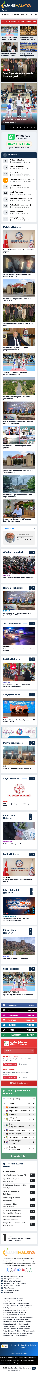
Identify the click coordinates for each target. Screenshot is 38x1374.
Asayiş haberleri (27, 1333)
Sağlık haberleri (24, 1324)
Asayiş (5, 718)
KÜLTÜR (6, 956)
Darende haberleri (9, 1310)
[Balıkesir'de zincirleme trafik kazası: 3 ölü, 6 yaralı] (19, 636)
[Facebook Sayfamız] (7, 1270)
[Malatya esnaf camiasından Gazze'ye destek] (19, 755)
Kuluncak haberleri (9, 1321)
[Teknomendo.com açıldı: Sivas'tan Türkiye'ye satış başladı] (19, 906)
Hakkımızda (23, 1301)
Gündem (5, 14)
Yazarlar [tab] (9, 528)
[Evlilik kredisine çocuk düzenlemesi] (19, 831)
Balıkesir (6, 646)
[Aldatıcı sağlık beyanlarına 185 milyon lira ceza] (19, 791)
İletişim (23, 1312)
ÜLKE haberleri (8, 1335)
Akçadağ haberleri (9, 1301)
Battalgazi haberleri (10, 1308)
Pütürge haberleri (9, 1324)
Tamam (16, 1363)
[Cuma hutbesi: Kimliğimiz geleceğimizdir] (19, 565)
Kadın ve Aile (8, 842)
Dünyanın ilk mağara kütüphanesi (15, 958)
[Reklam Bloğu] (19, 732)
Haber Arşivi (8, 1292)
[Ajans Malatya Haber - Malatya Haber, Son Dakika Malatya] (16, 4)
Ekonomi (15, 14)
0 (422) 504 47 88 (11, 1064)
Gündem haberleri (26, 1317)
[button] (30, 552)
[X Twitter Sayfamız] (11, 1270)
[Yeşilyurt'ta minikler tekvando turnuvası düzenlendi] (19, 981)
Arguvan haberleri (9, 1305)
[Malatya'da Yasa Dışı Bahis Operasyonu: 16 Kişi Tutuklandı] (19, 707)
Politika (34, 14)
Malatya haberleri (9, 1298)
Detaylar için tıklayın (19, 1156)
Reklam (22, 1315)
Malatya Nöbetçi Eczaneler (13, 1276)
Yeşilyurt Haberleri (11, 992)
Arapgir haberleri (9, 1303)
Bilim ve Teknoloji (10, 916)
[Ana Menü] (6, 10)
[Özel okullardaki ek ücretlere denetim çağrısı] (19, 867)
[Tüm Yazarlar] (34, 528)
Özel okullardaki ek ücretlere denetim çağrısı (19, 1239)
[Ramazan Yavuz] (10, 537)
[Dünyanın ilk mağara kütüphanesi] (19, 946)
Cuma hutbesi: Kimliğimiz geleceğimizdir (18, 577)
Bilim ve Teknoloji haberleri (26, 1331)
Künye (21, 1298)
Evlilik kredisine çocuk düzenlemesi (16, 844)
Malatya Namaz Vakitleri (12, 1281)
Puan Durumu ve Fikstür (12, 1286)
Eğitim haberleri (24, 1328)
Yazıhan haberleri (9, 1326)
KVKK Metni (23, 1310)
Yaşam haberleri (24, 1326)
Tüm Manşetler (9, 1288)
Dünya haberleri (21, 1335)
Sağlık (5, 801)
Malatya (24, 14)
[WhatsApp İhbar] (30, 1270)
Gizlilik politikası (6, 1363)
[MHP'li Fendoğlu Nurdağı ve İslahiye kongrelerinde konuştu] (19, 672)
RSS (5, 1346)
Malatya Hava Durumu (11, 1279)
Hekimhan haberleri (10, 1317)
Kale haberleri (8, 1319)
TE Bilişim (24, 1353)
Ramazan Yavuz (23, 535)
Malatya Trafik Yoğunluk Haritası (15, 1283)
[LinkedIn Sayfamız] (19, 1270)
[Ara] (3, 10)
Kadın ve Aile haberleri (11, 1333)
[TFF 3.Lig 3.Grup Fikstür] (34, 1165)
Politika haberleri (25, 1321)
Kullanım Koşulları (24, 1303)
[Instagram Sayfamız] (15, 1270)
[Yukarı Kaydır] (30, 552)
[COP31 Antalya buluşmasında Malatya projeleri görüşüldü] (19, 600)
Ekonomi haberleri (22, 1319)
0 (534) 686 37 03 (11, 1077)
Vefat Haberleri (8, 1331)
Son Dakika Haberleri (11, 1290)
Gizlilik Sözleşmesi (25, 1305)
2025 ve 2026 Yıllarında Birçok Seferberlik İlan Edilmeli (23, 539)
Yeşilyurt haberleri (9, 1328)
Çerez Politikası (25, 1308)
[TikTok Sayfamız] (26, 1270)
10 (35, 128)
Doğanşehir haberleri (10, 1312)
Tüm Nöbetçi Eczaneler (20, 1083)
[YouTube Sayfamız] (23, 1270)
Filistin (6, 766)
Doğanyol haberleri (10, 1315)
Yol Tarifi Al (23, 1064)
